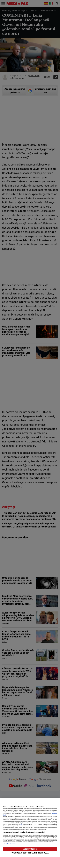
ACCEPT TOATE (30, 849)
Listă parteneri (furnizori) (9, 843)
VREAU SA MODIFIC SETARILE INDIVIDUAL (30, 853)
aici (21, 824)
